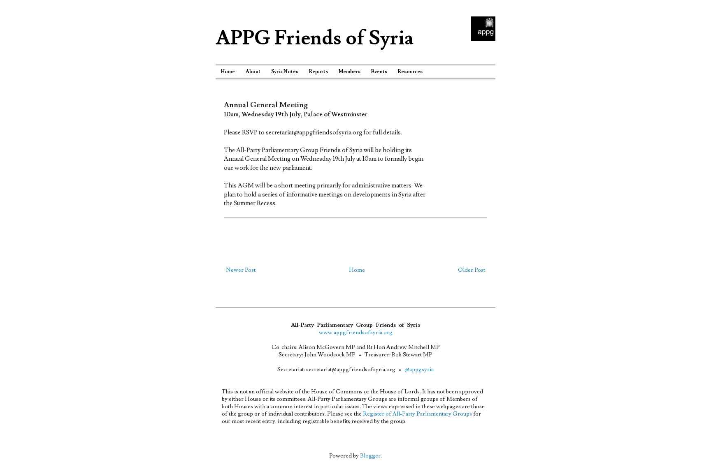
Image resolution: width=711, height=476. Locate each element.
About (253, 72)
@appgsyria (419, 369)
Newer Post (241, 270)
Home (228, 72)
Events (379, 72)
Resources (410, 72)
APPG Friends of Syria (315, 38)
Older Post (471, 270)
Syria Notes (284, 72)
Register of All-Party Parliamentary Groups (417, 414)
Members (349, 72)
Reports (318, 72)
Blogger (370, 456)
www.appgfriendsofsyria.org (356, 332)
